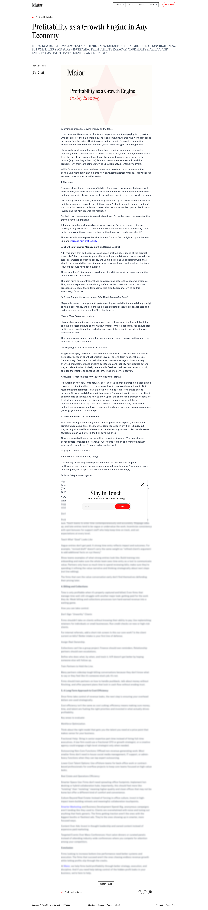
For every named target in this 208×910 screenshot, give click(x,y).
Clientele (118, 4)
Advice (141, 4)
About (152, 4)
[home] (37, 5)
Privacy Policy (171, 905)
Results (130, 4)
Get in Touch (106, 884)
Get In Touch (169, 5)
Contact (159, 905)
